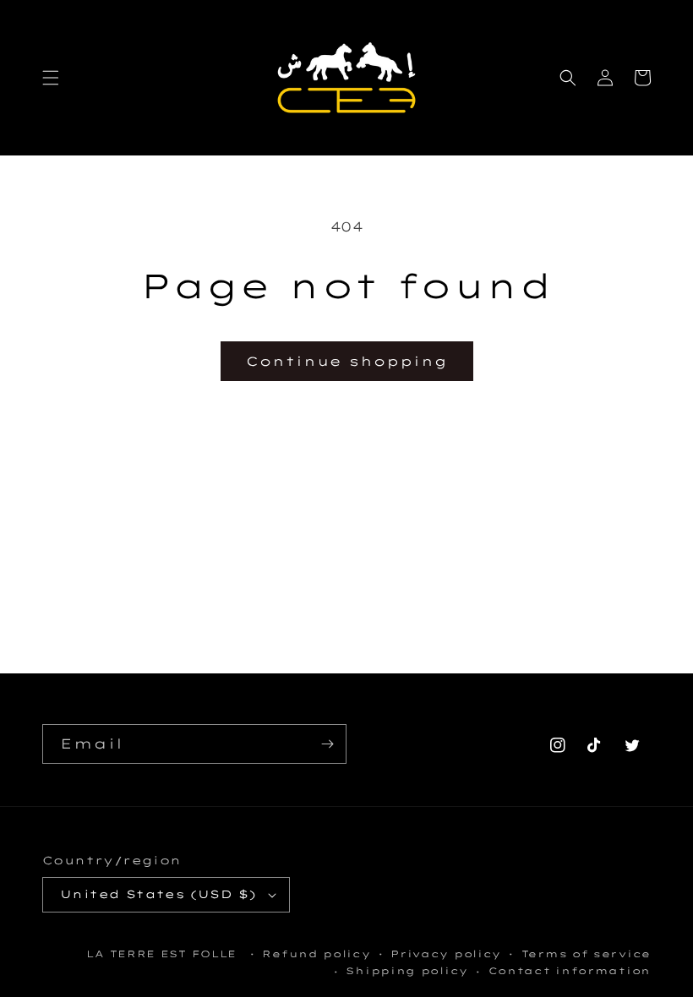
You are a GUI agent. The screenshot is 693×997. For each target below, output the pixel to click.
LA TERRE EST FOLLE (161, 954)
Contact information (569, 971)
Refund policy (316, 954)
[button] (50, 77)
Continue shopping (347, 361)
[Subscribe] (327, 744)
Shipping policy (407, 971)
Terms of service (586, 954)
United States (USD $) (158, 894)
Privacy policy (445, 954)
